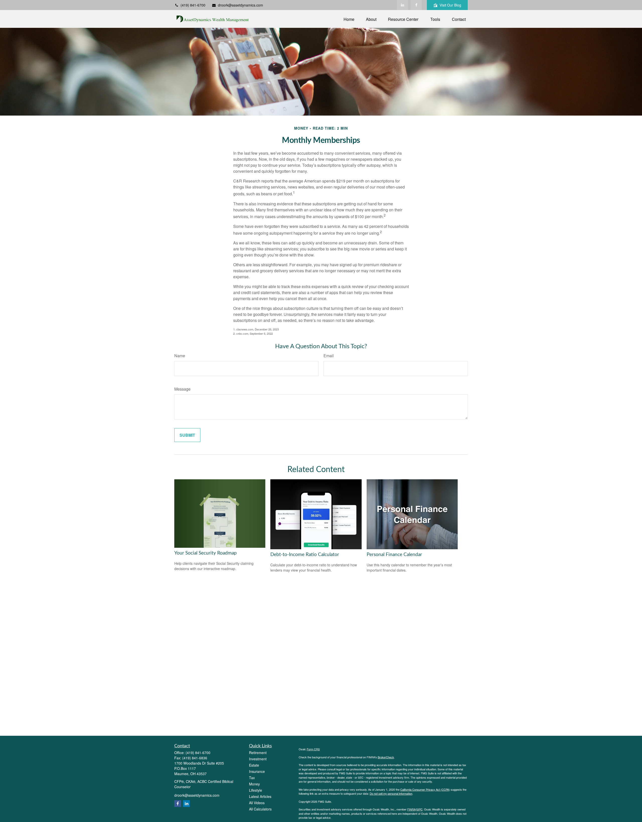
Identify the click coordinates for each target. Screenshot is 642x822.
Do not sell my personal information (391, 793)
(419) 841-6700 (193, 5)
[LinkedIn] (402, 5)
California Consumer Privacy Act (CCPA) (425, 789)
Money (254, 783)
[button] (349, 19)
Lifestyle (255, 790)
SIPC (419, 809)
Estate (254, 765)
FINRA (411, 809)
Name (179, 355)
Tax (252, 777)
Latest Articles (260, 796)
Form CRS (313, 749)
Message (182, 389)
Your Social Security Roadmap (205, 553)
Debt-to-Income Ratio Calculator (304, 554)
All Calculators (260, 808)
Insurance (257, 771)
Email (329, 355)
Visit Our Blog (450, 5)
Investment (258, 758)
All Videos (257, 802)
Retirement (258, 752)
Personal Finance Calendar (394, 554)
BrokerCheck (386, 757)
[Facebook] (416, 5)
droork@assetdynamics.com (240, 5)
